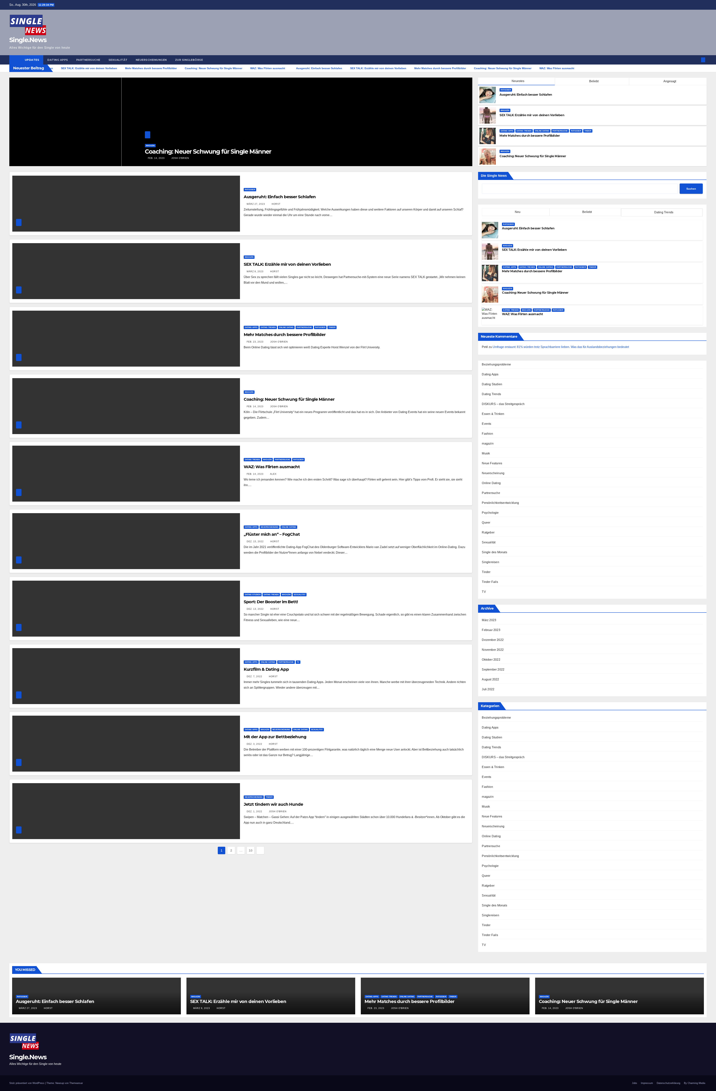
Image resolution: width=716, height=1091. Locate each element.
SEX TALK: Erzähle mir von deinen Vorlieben (287, 264)
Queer (486, 522)
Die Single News (494, 176)
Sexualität (118, 60)
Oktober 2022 (491, 659)
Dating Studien (252, 595)
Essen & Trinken (493, 413)
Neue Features (492, 463)
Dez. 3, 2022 (254, 744)
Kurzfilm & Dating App (266, 669)
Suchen (691, 188)
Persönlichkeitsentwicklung (500, 502)
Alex (61, 158)
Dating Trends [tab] (663, 212)
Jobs (634, 1083)
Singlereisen (490, 562)
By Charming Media (694, 1083)
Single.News (27, 40)
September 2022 (493, 669)
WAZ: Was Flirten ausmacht (72, 151)
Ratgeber (87, 146)
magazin (56, 146)
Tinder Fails (490, 581)
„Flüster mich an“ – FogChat (272, 534)
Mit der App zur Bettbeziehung (275, 736)
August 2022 (490, 679)
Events (486, 423)
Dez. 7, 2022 (254, 676)
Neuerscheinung (269, 527)
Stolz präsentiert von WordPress (27, 1083)
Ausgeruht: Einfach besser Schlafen (280, 196)
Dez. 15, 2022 (255, 541)
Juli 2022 (488, 689)
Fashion (487, 433)
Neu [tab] (517, 212)
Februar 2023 (491, 630)
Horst (275, 204)
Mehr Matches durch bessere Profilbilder (285, 334)
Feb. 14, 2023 (44, 158)
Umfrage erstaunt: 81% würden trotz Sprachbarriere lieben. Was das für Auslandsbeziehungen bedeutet (561, 347)
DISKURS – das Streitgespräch (503, 404)
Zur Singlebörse (189, 60)
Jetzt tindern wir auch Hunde (273, 804)
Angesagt (669, 81)
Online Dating (542, 131)
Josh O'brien (278, 341)
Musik (486, 453)
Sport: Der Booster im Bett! (271, 601)
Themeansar (76, 1083)
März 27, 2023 (256, 204)
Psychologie (490, 512)
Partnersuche (88, 60)
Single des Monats (494, 552)
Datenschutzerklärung (668, 1083)
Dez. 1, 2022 (254, 811)
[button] (697, 59)
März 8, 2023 (255, 271)
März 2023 (489, 620)
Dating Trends (41, 146)
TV (298, 662)
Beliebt (593, 81)
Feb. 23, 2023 (255, 341)
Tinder (587, 131)
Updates (32, 60)
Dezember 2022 (493, 639)
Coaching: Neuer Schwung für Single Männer (289, 399)
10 (250, 850)
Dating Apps (57, 60)
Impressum (647, 1083)
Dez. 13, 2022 (255, 609)
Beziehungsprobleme (496, 364)
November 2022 (493, 649)
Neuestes (518, 81)
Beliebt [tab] (587, 212)
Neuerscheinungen (151, 60)
